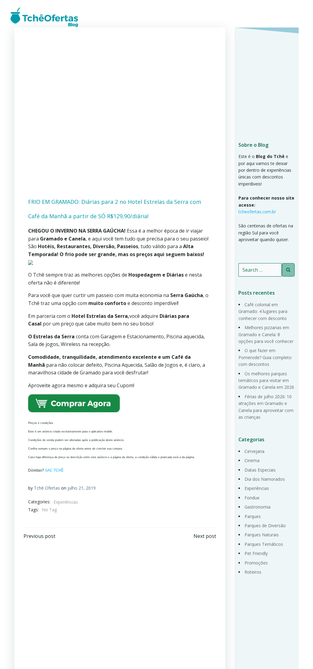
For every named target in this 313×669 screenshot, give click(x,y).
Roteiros (253, 572)
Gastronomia (258, 507)
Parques (253, 516)
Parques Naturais (262, 535)
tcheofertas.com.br (257, 212)
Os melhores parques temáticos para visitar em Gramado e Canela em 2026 (266, 380)
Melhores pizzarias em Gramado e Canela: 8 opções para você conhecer (265, 334)
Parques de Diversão (265, 525)
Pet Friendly (256, 553)
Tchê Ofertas (47, 488)
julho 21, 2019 (82, 488)
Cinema (252, 460)
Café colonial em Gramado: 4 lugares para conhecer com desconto (262, 311)
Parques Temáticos (264, 544)
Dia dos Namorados (265, 479)
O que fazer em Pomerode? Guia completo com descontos (265, 357)
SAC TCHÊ (54, 470)
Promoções (256, 563)
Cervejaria (254, 451)
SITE (292, 17)
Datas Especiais (260, 470)
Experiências (65, 502)
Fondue (252, 498)
